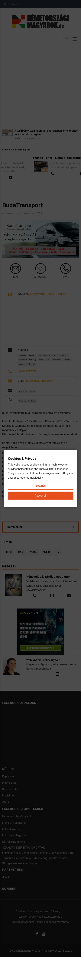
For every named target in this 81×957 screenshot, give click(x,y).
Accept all (40, 495)
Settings (41, 485)
